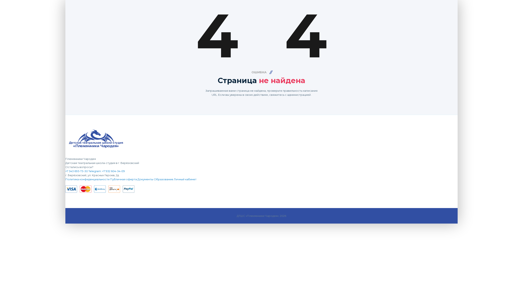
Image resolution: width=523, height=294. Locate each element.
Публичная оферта (123, 179)
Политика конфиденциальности (87, 179)
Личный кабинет (185, 179)
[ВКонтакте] (66, 183)
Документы (145, 179)
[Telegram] (69, 183)
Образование (163, 179)
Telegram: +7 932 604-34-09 (106, 171)
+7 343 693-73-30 (76, 171)
